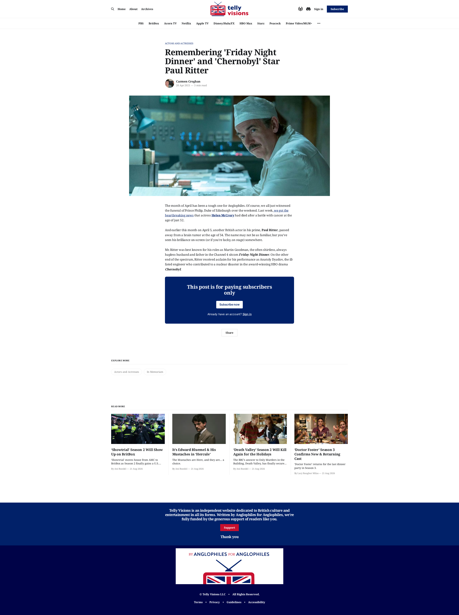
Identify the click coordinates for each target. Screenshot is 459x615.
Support (229, 527)
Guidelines (234, 602)
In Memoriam (155, 371)
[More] (319, 23)
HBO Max (246, 23)
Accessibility (256, 602)
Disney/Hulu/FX (224, 23)
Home (122, 9)
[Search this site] (112, 9)
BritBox (154, 23)
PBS (141, 23)
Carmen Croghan (188, 81)
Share (230, 332)
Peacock (275, 23)
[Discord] (308, 9)
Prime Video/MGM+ (299, 23)
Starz (260, 23)
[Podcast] (300, 9)
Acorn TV (170, 23)
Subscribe (337, 9)
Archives (147, 9)
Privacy (214, 602)
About (133, 9)
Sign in (318, 9)
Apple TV (202, 23)
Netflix (186, 23)
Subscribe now (229, 304)
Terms (198, 602)
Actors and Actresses (179, 43)
